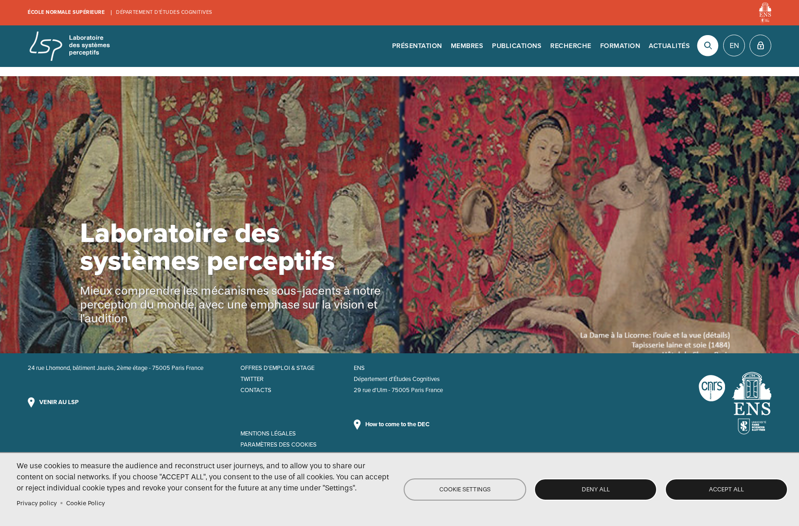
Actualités (669, 46)
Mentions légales (268, 433)
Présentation (417, 46)
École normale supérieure (66, 12)
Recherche (570, 46)
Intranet (760, 45)
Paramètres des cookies (278, 444)
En (734, 45)
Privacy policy (37, 503)
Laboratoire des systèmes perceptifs (69, 46)
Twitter (252, 379)
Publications (516, 46)
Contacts (255, 390)
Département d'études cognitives (164, 12)
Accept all (726, 489)
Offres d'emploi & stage (277, 368)
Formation (620, 46)
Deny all (596, 489)
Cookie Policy (85, 503)
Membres (467, 46)
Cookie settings (465, 489)
